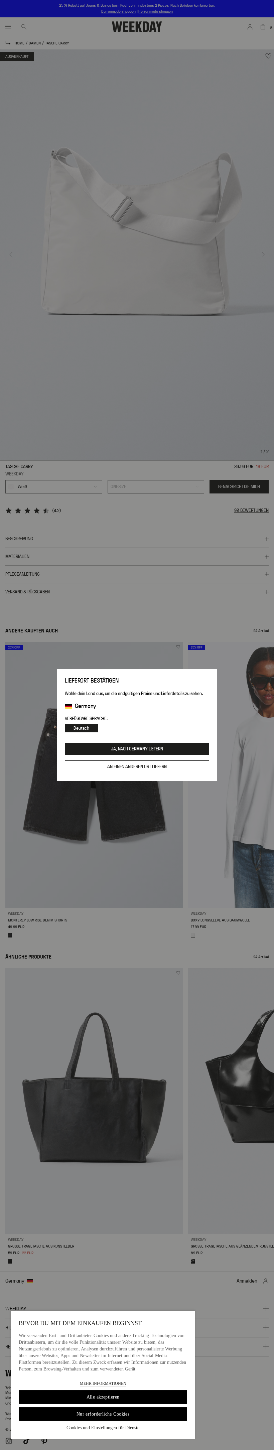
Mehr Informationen (103, 1383)
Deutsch (81, 728)
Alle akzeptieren (103, 1397)
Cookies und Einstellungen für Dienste (102, 1427)
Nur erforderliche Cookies (103, 1414)
